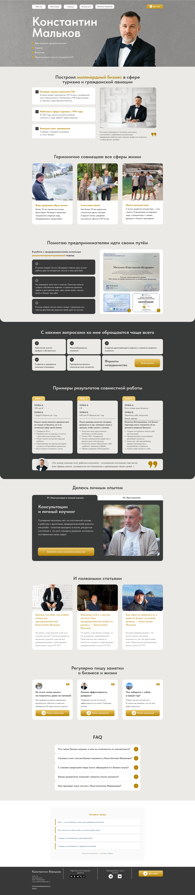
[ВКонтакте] (71, 876)
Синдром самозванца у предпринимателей (77, 846)
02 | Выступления (131, 497)
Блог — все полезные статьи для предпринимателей (81, 822)
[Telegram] (77, 876)
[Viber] (80, 876)
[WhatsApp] (84, 876)
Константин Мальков (46, 871)
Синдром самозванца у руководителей (75, 838)
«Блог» (110, 853)
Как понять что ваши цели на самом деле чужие (79, 830)
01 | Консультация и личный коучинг (65, 497)
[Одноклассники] (74, 876)
